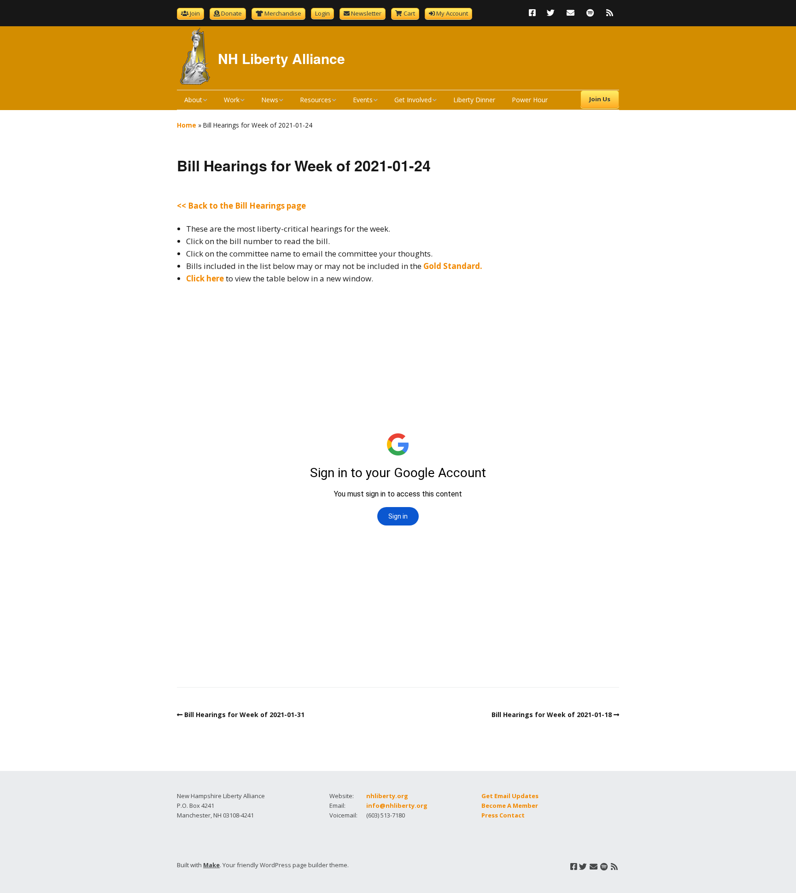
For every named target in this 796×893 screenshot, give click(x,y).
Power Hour (530, 99)
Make (211, 865)
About (193, 99)
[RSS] (609, 12)
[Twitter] (550, 12)
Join (195, 13)
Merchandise (282, 13)
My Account (452, 13)
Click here (205, 278)
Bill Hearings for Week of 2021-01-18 (552, 714)
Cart (409, 13)
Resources (315, 99)
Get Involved (413, 99)
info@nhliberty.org (396, 805)
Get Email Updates (509, 796)
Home (186, 125)
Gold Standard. (452, 266)
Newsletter (366, 13)
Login (322, 13)
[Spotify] (590, 12)
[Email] (570, 12)
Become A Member (509, 805)
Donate (231, 13)
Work (232, 99)
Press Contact (503, 815)
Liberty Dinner (474, 99)
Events (363, 99)
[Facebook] (534, 12)
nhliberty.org (387, 796)
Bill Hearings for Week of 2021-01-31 (244, 714)
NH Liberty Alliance (281, 58)
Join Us (599, 99)
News (269, 99)
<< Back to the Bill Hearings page (241, 205)
